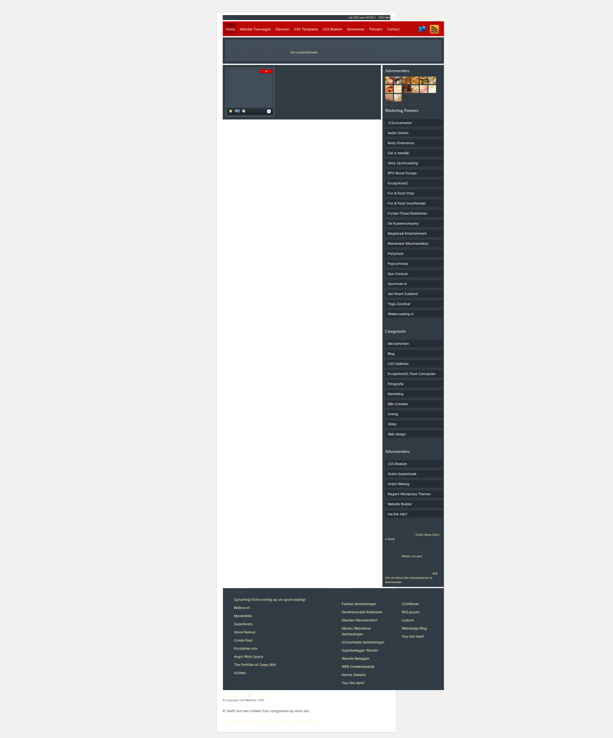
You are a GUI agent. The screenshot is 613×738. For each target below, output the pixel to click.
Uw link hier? (397, 514)
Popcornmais (398, 263)
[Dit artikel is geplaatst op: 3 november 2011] (243, 111)
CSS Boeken (332, 29)
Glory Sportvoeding (403, 163)
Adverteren (355, 29)
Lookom (408, 620)
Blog (391, 354)
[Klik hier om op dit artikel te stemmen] (230, 111)
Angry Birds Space (248, 656)
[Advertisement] (412, 49)
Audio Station (398, 133)
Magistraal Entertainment (407, 233)
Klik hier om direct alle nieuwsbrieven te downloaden (411, 578)
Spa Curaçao (398, 274)
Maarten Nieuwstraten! (359, 620)
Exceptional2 (398, 183)
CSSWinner (410, 604)
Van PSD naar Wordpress (429, 17)
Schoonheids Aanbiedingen (363, 642)
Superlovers (243, 624)
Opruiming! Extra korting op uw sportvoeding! (270, 599)
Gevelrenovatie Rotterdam (362, 612)
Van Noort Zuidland (403, 294)
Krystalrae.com (245, 648)
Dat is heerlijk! (398, 153)
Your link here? (353, 683)
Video (392, 424)
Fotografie (395, 384)
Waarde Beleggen (355, 658)
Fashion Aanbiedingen (359, 604)
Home (230, 29)
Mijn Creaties (398, 404)
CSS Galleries (398, 364)
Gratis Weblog (398, 484)
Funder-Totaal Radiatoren (407, 213)
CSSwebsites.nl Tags (236, 696)
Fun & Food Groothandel (406, 203)
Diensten (282, 29)
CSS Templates (306, 29)
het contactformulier (304, 52)
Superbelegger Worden (360, 650)
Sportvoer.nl (397, 284)
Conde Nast (243, 640)
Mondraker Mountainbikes (408, 243)
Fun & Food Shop (401, 193)
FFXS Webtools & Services (395, 17)
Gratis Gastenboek (402, 474)
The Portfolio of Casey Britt (255, 665)
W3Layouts (410, 612)
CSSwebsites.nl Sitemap (266, 696)
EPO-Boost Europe (402, 173)
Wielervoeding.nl (401, 314)
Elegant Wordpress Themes (409, 494)
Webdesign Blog (414, 628)
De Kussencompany (403, 223)
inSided (240, 673)
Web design (397, 434)
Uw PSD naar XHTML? (362, 17)
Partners (375, 29)
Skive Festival (244, 632)
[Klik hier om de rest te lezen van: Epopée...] (269, 111)
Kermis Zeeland (354, 675)
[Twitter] (422, 34)
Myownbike (243, 616)
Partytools (395, 253)
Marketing (395, 394)
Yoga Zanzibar (399, 304)
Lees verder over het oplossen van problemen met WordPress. (271, 722)
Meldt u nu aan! (412, 556)
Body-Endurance (401, 143)
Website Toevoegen (255, 29)
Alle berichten (398, 343)
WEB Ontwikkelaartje (358, 666)
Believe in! (242, 608)
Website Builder (400, 504)
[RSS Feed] (434, 34)
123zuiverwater (400, 123)
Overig (393, 414)
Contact (393, 29)
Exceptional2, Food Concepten (412, 374)
